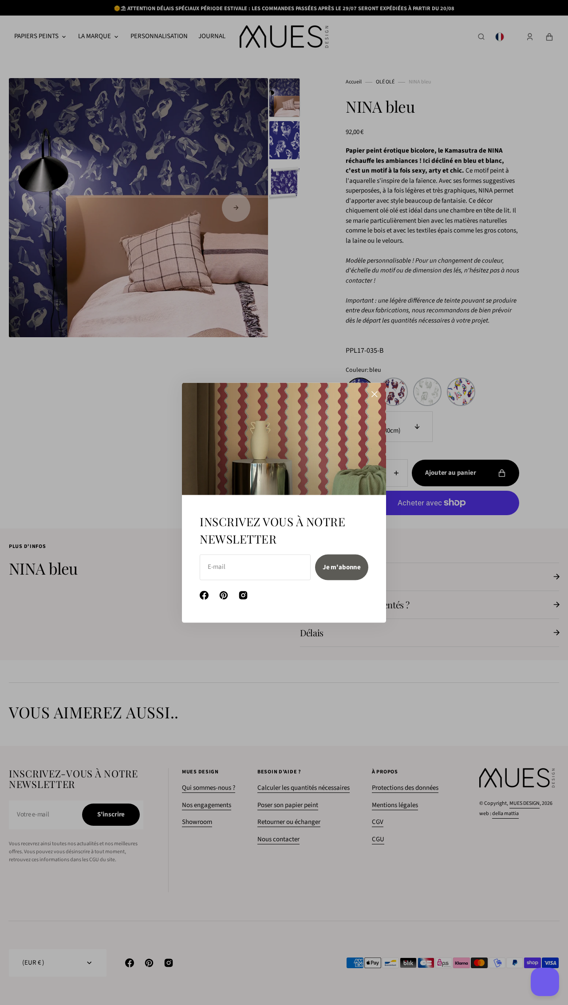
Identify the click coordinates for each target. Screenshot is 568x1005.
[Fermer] (374, 394)
